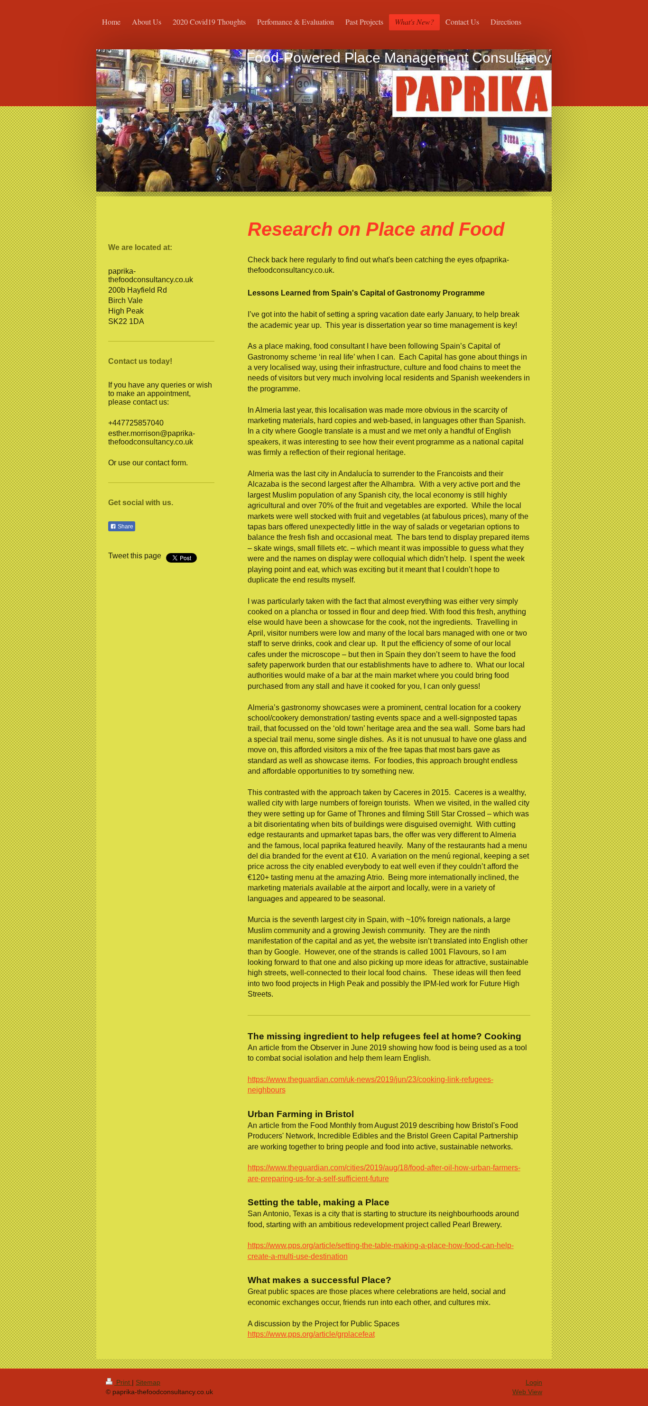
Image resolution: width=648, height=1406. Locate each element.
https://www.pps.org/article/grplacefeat (311, 1334)
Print (123, 1382)
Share (124, 526)
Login (534, 1382)
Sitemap (148, 1382)
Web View (527, 1392)
